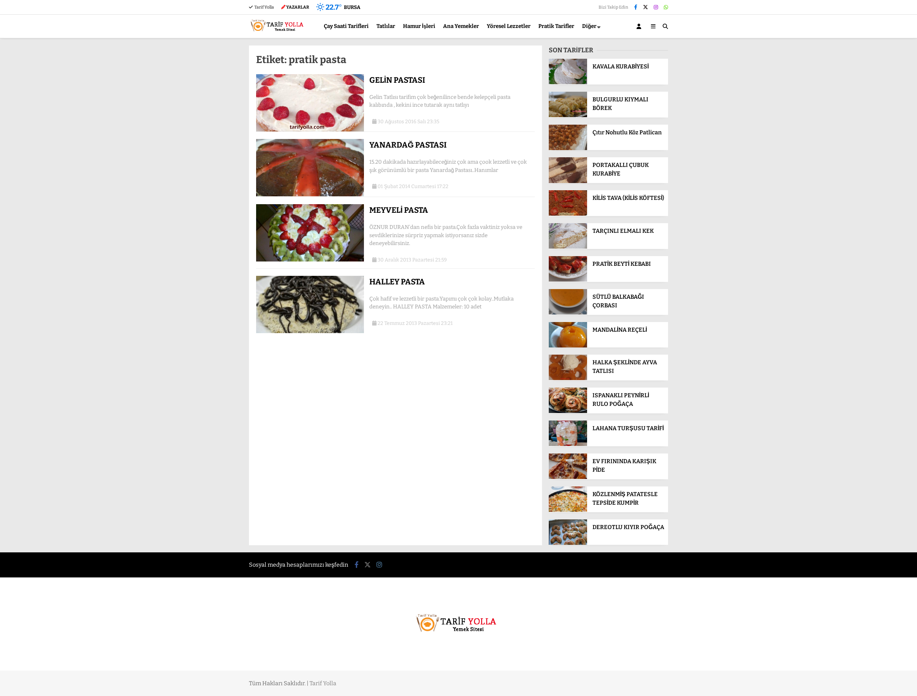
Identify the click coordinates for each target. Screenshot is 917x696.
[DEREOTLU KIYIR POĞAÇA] (568, 543)
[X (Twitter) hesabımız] (645, 7)
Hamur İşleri (419, 26)
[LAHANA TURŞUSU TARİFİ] (568, 444)
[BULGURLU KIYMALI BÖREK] (568, 115)
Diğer (589, 26)
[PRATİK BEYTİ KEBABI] (568, 280)
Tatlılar (385, 26)
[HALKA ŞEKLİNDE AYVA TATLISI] (568, 378)
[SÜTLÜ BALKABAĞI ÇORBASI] (568, 313)
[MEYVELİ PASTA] (310, 260)
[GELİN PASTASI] (310, 130)
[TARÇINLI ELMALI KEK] (568, 247)
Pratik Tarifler (556, 26)
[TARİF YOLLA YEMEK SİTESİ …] (278, 35)
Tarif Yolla (264, 7)
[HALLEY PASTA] (310, 331)
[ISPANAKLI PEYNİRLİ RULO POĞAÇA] (568, 411)
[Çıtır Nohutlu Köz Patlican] (568, 148)
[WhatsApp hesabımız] (666, 7)
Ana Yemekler (461, 26)
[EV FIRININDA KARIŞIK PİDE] (568, 477)
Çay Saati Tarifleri (346, 26)
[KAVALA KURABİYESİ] (568, 83)
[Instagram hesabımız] (656, 7)
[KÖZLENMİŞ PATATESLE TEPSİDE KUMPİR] (568, 510)
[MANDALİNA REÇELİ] (568, 346)
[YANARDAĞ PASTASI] (310, 195)
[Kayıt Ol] (640, 26)
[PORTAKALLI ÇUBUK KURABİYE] (568, 181)
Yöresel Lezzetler (508, 26)
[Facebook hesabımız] (635, 7)
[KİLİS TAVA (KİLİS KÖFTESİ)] (568, 214)
